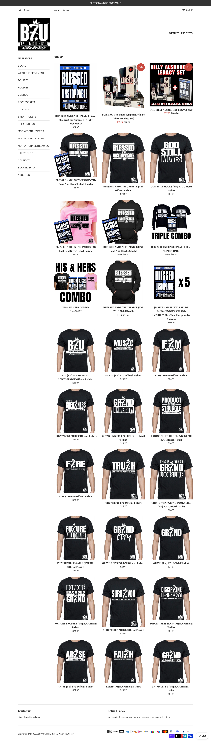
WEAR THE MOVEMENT (31, 73)
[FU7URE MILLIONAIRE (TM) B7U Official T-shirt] (75, 538)
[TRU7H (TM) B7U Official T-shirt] (123, 474)
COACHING (24, 109)
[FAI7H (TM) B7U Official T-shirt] (123, 661)
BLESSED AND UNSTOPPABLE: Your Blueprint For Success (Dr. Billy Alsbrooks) (75, 120)
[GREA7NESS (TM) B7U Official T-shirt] (75, 411)
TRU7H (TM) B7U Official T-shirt (123, 502)
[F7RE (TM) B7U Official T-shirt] (75, 471)
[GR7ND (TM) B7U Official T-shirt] (171, 538)
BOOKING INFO (26, 167)
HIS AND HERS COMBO (75, 307)
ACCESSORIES (26, 102)
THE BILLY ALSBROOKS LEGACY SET (171, 109)
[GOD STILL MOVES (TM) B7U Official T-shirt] (171, 158)
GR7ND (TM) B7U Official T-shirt (171, 563)
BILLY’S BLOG (25, 153)
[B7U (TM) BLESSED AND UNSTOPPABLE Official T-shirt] (75, 350)
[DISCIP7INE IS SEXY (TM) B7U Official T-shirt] (171, 598)
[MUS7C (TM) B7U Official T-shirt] (123, 350)
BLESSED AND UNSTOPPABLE (45, 734)
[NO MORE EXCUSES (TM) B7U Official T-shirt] (75, 598)
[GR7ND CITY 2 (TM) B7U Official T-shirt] (171, 661)
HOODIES (23, 87)
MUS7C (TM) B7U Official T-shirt (123, 375)
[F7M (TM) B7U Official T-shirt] (171, 350)
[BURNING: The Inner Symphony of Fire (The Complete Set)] (123, 87)
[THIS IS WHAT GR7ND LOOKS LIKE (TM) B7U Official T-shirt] (171, 474)
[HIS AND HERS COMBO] (75, 282)
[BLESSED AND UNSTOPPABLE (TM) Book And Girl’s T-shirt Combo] (75, 222)
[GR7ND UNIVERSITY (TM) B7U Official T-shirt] (123, 411)
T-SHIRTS (23, 80)
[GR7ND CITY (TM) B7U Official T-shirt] (123, 538)
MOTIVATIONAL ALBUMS (31, 138)
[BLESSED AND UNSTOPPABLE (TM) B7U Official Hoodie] (123, 282)
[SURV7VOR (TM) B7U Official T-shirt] (123, 602)
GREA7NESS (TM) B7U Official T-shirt (76, 435)
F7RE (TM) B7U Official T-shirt (76, 496)
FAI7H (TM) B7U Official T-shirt (123, 686)
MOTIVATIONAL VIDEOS (31, 131)
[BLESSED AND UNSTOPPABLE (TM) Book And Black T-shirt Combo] (75, 155)
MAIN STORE (25, 58)
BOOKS (22, 66)
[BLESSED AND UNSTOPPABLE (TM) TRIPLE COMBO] (171, 222)
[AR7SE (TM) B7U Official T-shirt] (75, 661)
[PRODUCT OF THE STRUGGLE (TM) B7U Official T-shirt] (171, 411)
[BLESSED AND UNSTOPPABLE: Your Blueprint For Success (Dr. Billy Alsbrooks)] (75, 88)
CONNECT (24, 160)
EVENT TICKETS (27, 117)
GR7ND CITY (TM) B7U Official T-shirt (123, 563)
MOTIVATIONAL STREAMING (33, 146)
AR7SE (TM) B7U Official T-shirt (75, 686)
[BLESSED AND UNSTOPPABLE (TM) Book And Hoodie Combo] (123, 222)
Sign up (66, 10)
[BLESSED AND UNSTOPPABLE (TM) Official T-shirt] (123, 158)
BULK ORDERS (26, 124)
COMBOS (23, 95)
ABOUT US (24, 175)
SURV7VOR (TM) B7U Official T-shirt (123, 630)
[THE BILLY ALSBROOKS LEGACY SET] (171, 84)
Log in (56, 10)
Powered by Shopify (66, 734)
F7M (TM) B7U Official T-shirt (171, 375)
